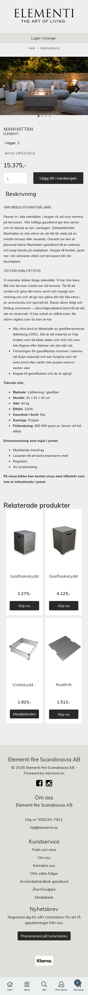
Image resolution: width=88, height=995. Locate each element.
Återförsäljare (44, 889)
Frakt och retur (44, 849)
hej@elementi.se (44, 827)
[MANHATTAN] (44, 86)
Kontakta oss (44, 865)
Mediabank (44, 897)
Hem (31, 48)
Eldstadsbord (50, 48)
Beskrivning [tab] (21, 193)
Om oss (44, 857)
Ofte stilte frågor (44, 873)
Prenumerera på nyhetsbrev (44, 936)
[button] (38, 116)
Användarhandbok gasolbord (44, 881)
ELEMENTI (11, 134)
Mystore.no (54, 773)
